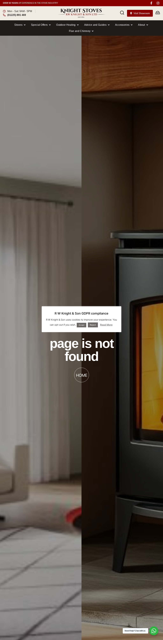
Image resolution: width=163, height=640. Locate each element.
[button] (20, 25)
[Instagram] (158, 3)
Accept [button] (81, 325)
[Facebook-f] (151, 3)
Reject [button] (93, 325)
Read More (106, 324)
